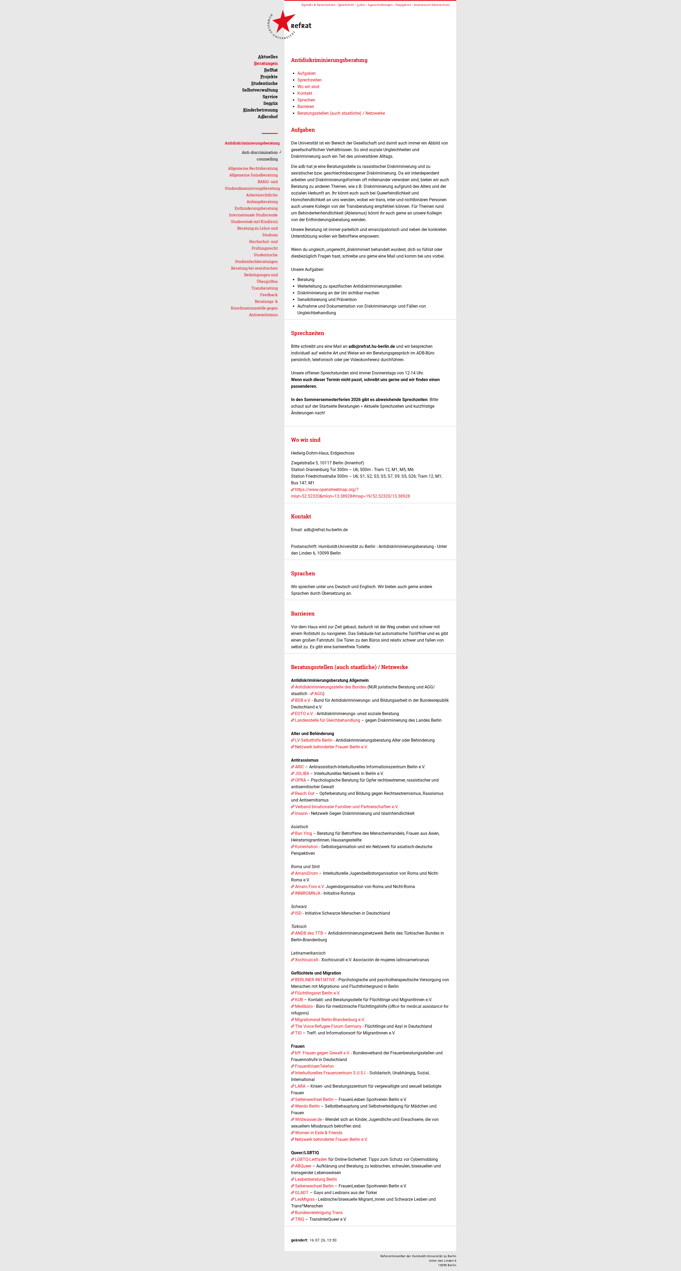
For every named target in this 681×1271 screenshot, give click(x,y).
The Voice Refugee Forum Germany (328, 1026)
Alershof (268, 116)
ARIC (299, 766)
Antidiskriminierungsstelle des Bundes (330, 687)
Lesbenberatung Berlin (316, 1179)
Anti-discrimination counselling (260, 156)
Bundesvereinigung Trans (319, 1212)
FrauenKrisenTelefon (314, 1066)
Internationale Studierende (253, 214)
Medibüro (304, 1006)
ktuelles (268, 56)
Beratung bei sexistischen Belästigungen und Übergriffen (254, 275)
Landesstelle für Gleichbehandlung (327, 720)
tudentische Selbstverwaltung (260, 86)
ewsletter (346, 5)
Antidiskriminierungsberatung (252, 143)
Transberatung (264, 288)
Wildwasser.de (308, 1119)
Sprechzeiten (309, 79)
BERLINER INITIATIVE (315, 979)
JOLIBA (302, 773)
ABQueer (303, 1166)
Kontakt (304, 93)
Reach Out (305, 793)
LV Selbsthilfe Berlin (314, 740)
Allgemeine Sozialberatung (253, 175)
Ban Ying (303, 833)
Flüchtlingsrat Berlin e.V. (317, 993)
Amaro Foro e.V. (310, 886)
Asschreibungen (380, 5)
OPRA (300, 780)
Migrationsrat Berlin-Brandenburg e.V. (330, 1019)
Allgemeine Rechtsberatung (253, 168)
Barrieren (305, 106)
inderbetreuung (260, 110)
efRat (271, 70)
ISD (298, 913)
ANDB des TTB (309, 933)
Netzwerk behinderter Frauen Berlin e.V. (331, 746)
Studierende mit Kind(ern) (254, 221)
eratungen (266, 63)
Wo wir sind (308, 86)
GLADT (302, 1192)
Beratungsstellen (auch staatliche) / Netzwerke (341, 113)
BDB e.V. (303, 700)
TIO (298, 1032)
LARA (300, 1086)
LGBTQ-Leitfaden (311, 1159)
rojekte (269, 76)
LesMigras (305, 1199)
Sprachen (306, 99)
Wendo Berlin (307, 1106)
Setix (270, 103)
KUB (299, 999)
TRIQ (299, 1219)
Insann (301, 813)
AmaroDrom (306, 873)
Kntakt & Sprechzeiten (319, 5)
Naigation (403, 5)
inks (361, 5)
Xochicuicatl (306, 959)
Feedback (269, 294)
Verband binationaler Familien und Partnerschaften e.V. (346, 806)
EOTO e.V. (304, 713)
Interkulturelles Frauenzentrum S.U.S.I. (331, 1072)
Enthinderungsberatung (256, 208)
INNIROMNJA (307, 893)
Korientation (306, 846)
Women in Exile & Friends (318, 1132)
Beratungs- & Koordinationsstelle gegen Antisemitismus (254, 308)
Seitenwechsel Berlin (314, 1099)
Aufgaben (306, 73)
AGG (318, 693)
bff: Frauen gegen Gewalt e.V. (323, 1052)
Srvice (270, 96)
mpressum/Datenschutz (432, 5)
